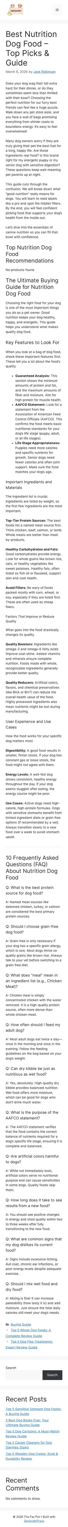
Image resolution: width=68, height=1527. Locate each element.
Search (11, 1368)
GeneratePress (34, 1521)
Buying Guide (21, 1324)
